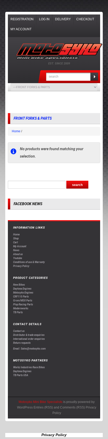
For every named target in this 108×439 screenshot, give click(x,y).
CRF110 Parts (21, 296)
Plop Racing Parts (23, 304)
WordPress (25, 407)
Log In (44, 19)
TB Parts (18, 312)
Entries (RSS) (43, 407)
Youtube (17, 258)
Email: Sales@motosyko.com (29, 348)
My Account (20, 29)
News (16, 250)
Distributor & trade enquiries (29, 335)
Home (16, 131)
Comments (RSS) (72, 407)
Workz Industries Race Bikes (29, 367)
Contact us (19, 331)
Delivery (63, 19)
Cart (15, 242)
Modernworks (20, 308)
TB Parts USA (20, 375)
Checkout (85, 19)
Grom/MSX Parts (22, 300)
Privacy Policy (21, 266)
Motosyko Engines (23, 292)
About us (18, 254)
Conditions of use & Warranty (29, 262)
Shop (16, 238)
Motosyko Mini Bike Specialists (40, 402)
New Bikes (19, 284)
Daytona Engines (22, 288)
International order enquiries (29, 338)
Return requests (22, 342)
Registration (22, 19)
